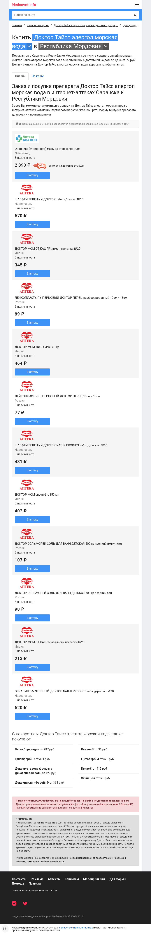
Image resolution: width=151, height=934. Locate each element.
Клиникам (72, 879)
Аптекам (54, 879)
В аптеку (32, 175)
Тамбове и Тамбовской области (45, 861)
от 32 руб (94, 749)
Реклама (37, 879)
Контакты (19, 879)
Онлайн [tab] (20, 76)
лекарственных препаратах (76, 927)
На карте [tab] (38, 76)
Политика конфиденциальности (30, 890)
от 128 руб (95, 778)
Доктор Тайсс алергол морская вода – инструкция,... (86, 25)
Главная (17, 25)
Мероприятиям (94, 879)
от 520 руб (97, 759)
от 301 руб (32, 759)
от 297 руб (34, 749)
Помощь (18, 883)
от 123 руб (35, 771)
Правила (35, 883)
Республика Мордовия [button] (71, 46)
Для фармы (117, 879)
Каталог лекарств (38, 25)
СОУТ (54, 890)
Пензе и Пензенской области (85, 858)
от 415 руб (94, 768)
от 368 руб (39, 782)
